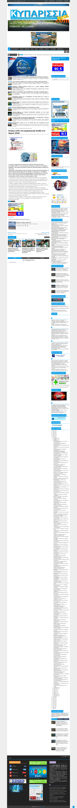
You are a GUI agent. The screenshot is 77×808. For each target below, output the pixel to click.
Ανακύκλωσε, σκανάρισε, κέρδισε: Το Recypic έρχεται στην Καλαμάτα (59, 410)
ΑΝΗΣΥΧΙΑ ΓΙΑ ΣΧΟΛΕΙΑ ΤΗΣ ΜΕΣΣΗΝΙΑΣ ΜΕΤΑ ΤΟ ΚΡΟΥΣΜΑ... (60, 497)
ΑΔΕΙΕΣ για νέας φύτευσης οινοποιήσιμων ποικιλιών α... (60, 544)
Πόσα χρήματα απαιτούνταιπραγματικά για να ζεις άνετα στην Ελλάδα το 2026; (59, 330)
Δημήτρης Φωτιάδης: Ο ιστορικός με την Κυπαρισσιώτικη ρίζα (58, 231)
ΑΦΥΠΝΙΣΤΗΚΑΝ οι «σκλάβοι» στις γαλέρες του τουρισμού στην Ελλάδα (59, 331)
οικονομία (13, 128)
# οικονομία (13, 201)
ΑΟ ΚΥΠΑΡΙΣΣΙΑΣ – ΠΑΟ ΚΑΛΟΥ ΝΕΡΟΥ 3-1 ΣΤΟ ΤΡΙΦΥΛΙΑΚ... (60, 517)
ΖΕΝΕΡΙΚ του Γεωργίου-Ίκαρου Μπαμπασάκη (59, 237)
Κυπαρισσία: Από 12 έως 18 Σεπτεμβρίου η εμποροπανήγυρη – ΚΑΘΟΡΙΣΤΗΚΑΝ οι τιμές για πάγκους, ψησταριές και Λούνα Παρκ (62, 742)
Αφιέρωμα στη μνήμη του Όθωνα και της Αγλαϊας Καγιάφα (59, 244)
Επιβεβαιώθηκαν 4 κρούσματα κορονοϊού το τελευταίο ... (60, 570)
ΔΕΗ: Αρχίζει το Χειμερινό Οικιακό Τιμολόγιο (61, 478)
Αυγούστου (55, 688)
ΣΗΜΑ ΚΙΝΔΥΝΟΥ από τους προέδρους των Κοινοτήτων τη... (60, 651)
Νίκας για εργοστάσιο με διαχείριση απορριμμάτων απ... (59, 626)
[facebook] (13, 1)
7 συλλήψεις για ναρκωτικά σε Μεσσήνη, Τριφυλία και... (60, 495)
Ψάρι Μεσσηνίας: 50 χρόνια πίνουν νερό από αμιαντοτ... (61, 512)
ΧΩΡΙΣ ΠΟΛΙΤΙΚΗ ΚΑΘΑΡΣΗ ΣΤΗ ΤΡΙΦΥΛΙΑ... (58, 305)
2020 (53, 437)
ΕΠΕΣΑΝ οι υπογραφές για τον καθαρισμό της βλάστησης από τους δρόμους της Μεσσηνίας (62, 286)
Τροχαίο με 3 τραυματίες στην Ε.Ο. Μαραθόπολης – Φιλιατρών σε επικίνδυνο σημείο (30, 91)
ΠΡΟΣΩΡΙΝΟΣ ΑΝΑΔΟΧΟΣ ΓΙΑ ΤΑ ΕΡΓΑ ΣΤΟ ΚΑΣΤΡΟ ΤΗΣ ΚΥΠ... (61, 471)
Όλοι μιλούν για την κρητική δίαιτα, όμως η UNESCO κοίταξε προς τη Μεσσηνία (58, 412)
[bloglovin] (19, 1)
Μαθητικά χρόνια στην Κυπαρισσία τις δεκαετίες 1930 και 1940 (59, 243)
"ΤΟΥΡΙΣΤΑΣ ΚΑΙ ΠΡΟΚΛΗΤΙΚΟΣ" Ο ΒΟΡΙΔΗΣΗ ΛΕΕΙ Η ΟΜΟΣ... (59, 672)
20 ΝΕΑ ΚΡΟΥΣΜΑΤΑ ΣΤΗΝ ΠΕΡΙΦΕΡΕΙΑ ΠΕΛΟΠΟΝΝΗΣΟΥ (60, 589)
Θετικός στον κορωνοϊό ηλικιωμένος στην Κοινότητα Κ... (60, 593)
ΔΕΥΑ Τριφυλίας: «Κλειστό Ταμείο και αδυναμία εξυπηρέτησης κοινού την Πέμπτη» (59, 209)
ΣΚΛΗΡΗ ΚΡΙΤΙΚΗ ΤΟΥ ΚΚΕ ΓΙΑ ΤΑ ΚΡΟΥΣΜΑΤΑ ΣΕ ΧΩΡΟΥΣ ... (59, 465)
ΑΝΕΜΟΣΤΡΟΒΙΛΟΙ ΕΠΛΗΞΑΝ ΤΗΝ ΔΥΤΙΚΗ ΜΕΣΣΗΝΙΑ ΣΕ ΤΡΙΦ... (60, 670)
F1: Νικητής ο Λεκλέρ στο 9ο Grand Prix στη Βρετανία (58, 323)
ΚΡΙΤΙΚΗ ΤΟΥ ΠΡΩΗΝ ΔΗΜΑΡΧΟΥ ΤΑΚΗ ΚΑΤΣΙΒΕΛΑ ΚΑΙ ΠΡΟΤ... (60, 663)
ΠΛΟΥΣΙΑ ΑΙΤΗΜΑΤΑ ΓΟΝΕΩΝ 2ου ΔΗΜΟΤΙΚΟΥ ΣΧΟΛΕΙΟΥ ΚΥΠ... (59, 568)
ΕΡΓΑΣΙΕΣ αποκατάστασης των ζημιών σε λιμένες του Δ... (60, 641)
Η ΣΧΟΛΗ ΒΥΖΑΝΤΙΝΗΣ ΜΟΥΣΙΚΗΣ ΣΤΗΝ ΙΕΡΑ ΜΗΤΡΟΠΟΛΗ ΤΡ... (60, 680)
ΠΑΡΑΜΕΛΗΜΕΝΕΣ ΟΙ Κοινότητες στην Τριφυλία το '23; (60, 307)
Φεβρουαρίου (55, 694)
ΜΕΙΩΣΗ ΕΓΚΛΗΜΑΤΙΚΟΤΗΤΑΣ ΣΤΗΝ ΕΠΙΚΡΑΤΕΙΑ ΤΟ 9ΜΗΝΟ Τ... (59, 636)
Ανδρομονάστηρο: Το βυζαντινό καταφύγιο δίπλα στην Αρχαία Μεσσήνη (60, 409)
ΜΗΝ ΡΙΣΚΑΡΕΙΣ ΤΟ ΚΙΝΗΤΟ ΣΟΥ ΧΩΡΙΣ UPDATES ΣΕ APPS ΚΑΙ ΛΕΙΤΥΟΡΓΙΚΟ (60, 363)
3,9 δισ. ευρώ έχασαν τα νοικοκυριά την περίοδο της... (60, 525)
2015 (53, 701)
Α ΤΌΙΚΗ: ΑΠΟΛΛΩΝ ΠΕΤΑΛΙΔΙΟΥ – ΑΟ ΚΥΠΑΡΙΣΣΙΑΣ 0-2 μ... (59, 605)
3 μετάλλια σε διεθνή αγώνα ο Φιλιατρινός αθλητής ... (60, 477)
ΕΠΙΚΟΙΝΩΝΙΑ (51, 1)
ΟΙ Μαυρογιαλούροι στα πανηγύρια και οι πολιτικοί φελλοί (60, 309)
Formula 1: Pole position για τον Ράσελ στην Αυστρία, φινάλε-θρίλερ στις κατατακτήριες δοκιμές (60, 325)
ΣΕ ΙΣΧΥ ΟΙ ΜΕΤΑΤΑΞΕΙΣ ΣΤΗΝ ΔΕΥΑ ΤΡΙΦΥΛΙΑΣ (59, 511)
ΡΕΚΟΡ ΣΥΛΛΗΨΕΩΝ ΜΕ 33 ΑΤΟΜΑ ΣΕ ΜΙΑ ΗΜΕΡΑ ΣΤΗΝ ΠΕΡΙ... (60, 523)
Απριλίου (55, 692)
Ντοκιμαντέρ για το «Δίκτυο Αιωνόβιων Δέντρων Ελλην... (60, 503)
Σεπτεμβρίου (55, 687)
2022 (53, 434)
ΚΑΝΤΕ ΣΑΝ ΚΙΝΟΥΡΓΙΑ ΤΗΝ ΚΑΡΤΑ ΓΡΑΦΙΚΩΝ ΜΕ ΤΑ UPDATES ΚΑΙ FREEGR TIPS (59, 361)
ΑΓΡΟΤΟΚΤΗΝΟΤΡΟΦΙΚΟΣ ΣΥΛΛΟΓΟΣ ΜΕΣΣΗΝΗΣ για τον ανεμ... (60, 645)
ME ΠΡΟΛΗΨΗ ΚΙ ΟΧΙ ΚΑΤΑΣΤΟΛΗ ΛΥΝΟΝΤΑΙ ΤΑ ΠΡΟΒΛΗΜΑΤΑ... (61, 653)
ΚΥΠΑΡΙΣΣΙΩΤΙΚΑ (59, 1)
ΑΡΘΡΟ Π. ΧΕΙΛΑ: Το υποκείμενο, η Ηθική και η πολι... (61, 529)
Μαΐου (54, 691)
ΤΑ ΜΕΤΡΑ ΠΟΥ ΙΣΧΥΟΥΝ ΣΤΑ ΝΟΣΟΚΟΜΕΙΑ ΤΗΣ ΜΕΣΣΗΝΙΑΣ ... (61, 527)
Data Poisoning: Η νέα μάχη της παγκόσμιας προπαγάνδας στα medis (58, 348)
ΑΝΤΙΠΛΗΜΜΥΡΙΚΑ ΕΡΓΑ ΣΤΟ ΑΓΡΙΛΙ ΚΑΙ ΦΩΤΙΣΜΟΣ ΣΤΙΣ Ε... (60, 442)
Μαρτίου (55, 693)
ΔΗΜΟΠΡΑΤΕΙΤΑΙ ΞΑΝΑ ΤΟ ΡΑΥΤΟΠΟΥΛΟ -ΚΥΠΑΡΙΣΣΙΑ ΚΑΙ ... (60, 632)
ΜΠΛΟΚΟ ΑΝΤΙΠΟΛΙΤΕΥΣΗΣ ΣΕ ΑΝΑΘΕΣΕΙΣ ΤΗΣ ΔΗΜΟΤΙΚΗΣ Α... (60, 558)
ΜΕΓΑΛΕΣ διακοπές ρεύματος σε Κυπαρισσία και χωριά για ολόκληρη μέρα (59, 211)
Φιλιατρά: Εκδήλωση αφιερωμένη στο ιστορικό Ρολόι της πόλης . (26, 107)
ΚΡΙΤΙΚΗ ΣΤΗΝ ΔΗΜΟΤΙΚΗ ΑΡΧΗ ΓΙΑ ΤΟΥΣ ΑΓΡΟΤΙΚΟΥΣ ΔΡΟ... (60, 572)
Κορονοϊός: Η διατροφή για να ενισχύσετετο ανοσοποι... (60, 630)
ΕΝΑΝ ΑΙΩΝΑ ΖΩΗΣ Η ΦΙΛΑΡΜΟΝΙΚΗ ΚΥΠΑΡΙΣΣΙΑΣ (57, 239)
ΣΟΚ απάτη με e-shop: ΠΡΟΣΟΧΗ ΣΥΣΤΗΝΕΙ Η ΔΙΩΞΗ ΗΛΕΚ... (61, 595)
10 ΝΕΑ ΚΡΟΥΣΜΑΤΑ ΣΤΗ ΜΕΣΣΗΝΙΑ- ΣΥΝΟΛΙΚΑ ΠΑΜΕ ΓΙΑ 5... (59, 481)
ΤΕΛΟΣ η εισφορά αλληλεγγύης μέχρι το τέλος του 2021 (61, 543)
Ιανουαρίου (55, 695)
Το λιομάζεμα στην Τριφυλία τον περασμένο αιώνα (60, 240)
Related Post (12, 237)
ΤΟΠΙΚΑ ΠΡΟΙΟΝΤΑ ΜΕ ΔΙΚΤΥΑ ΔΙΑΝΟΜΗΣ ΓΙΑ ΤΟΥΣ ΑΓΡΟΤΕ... (60, 628)
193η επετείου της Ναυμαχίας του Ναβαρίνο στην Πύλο (60, 587)
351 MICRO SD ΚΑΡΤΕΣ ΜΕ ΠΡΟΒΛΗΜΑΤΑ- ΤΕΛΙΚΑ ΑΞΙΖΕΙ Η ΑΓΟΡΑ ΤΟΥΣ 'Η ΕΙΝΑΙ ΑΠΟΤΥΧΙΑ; (60, 367)
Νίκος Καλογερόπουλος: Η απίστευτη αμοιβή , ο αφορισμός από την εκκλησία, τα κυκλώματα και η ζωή (59, 252)
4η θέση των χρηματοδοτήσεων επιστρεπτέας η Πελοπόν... (61, 489)
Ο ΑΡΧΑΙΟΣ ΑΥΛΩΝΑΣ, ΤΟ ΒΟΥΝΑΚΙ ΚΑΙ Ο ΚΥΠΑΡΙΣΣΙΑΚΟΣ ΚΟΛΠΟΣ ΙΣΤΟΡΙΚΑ (58, 250)
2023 (53, 433)
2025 (53, 431)
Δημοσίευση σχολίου (13, 262)
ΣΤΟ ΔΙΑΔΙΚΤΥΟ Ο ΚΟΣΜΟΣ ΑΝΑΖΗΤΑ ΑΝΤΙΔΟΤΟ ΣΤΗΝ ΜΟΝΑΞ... (60, 562)
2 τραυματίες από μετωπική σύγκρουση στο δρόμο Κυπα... (60, 622)
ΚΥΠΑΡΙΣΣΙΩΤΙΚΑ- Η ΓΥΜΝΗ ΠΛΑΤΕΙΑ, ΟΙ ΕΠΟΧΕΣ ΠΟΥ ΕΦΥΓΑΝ (60, 258)
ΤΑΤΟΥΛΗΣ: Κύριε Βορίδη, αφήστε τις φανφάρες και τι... (59, 612)
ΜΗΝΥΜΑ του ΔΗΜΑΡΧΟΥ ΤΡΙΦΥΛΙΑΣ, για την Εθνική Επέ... (61, 485)
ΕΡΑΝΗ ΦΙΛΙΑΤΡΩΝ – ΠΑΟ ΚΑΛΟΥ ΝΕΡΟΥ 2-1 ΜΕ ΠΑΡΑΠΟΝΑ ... (61, 684)
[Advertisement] (64, 89)
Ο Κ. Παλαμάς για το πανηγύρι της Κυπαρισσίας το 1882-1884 (59, 256)
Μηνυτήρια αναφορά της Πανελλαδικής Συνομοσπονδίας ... (60, 655)
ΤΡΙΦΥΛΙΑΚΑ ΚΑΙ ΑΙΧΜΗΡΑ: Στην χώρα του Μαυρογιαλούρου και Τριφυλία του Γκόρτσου (59, 311)
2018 (53, 697)
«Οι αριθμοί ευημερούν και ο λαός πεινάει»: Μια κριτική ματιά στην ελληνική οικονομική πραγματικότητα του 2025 (59, 214)
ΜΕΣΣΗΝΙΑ (66, 1)
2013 (53, 703)
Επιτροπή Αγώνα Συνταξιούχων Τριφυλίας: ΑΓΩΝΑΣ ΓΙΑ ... (60, 643)
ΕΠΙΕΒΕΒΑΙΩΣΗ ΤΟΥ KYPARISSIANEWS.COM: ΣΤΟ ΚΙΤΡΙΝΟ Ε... (61, 461)
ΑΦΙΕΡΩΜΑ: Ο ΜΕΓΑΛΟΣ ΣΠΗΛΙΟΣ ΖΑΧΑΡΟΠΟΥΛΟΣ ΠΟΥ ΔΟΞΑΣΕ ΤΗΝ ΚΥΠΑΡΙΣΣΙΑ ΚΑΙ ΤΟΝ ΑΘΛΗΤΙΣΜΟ (59, 225)
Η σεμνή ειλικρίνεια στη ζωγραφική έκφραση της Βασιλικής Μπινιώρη (59, 237)
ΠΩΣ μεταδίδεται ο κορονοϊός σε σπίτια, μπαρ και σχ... (61, 448)
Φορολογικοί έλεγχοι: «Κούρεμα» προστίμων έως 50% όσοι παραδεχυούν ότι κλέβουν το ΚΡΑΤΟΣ (59, 333)
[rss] (22, 1)
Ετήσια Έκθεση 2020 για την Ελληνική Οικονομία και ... (59, 554)
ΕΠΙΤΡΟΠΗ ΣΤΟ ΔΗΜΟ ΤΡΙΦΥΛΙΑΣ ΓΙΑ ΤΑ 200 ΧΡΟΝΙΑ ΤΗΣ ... (61, 560)
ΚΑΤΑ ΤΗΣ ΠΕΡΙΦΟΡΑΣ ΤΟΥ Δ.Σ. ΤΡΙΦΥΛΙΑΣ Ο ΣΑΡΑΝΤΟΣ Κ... (61, 674)
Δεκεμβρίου (55, 438)
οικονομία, (21, 135)
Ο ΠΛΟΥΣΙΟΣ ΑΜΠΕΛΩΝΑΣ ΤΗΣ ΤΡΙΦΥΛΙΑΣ (60, 514)
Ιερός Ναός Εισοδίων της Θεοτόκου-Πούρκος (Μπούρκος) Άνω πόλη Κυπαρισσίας (59, 228)
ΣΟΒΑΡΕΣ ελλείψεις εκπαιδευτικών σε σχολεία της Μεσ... (59, 624)
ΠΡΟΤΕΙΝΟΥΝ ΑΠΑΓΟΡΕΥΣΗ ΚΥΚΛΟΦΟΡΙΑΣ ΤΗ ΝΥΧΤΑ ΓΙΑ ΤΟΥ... (60, 597)
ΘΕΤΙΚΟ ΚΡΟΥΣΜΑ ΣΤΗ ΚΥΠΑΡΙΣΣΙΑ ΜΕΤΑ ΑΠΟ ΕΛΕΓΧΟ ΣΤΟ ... (60, 453)
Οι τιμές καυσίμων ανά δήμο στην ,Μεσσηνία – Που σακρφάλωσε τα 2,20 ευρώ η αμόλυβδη (62, 291)
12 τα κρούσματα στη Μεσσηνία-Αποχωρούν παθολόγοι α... (60, 531)
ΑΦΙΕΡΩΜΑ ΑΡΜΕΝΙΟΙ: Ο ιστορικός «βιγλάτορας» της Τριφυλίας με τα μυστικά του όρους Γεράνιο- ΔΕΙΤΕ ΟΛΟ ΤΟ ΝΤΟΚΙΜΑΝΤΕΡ (62, 723)
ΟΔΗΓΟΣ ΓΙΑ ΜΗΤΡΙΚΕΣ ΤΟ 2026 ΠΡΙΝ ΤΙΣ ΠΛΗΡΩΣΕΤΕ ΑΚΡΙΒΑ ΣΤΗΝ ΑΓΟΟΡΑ (58, 370)
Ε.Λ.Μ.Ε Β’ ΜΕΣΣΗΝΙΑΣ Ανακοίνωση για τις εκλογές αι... (60, 463)
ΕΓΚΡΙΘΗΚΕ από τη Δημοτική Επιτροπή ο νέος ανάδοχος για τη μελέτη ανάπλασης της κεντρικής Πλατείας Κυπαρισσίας (28, 250)
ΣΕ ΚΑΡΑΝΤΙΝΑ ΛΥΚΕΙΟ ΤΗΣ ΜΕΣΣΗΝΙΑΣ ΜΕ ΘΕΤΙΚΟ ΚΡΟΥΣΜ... (61, 546)
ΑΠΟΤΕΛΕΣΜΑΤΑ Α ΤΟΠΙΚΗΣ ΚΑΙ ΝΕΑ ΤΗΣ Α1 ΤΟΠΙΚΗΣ (61, 618)
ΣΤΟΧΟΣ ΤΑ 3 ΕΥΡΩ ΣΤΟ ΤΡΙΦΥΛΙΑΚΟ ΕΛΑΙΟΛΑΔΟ (59, 499)
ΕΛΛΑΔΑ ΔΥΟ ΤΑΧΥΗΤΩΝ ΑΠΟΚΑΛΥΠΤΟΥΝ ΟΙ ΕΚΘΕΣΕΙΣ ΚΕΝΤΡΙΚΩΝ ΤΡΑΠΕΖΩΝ (59, 336)
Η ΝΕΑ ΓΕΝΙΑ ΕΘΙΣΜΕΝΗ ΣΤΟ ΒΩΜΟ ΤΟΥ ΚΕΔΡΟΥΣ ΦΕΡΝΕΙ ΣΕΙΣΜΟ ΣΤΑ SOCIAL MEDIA (59, 365)
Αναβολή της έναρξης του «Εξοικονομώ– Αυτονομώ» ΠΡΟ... (60, 668)
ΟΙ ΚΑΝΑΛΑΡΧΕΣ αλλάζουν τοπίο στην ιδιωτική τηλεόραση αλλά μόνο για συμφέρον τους (59, 346)
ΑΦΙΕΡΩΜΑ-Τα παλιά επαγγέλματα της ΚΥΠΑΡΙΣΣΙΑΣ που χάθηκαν (57, 261)
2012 (53, 704)
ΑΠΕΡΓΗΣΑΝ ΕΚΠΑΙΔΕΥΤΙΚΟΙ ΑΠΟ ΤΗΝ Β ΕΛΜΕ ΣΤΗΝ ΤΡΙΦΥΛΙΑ (60, 637)
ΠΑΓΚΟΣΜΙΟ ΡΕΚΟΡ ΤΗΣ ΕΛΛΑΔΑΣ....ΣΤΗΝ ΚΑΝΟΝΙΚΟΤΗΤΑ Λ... (60, 566)
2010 (53, 706)
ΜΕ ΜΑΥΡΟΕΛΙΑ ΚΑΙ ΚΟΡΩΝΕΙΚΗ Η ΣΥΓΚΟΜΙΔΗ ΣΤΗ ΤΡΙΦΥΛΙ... (59, 606)
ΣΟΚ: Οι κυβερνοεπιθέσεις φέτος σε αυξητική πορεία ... (61, 493)
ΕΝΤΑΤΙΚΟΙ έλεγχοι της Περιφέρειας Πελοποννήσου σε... (59, 444)
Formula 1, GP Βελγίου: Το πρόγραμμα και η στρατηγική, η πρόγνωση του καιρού (59, 320)
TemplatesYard (42, 806)
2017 (53, 699)
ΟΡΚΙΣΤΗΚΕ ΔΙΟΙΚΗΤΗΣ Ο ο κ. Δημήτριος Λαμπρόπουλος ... (60, 585)
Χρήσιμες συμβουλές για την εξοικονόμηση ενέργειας (60, 550)
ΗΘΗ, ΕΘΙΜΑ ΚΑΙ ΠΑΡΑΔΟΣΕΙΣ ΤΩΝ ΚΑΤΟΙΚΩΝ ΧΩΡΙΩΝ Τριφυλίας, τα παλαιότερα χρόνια (59, 230)
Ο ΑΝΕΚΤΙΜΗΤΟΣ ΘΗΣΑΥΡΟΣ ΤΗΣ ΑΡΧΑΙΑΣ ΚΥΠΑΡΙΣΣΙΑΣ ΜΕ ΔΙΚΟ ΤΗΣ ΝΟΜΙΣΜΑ (59, 254)
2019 (53, 696)
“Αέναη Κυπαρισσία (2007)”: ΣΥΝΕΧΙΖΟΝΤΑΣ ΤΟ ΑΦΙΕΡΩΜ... (60, 457)
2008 (53, 708)
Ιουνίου (54, 690)
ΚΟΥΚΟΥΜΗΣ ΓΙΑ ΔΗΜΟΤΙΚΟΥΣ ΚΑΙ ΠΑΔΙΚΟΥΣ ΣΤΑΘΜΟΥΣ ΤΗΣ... (59, 535)
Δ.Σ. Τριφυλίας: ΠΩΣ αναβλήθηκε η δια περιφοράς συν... (60, 659)
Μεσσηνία (52, 54)
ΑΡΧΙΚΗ (46, 1)
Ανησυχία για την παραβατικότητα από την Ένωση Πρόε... (60, 661)
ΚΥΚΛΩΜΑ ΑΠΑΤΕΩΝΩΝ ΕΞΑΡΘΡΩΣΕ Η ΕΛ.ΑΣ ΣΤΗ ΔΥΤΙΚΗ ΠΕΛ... (60, 649)
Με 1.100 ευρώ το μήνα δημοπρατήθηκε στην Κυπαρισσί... (61, 682)
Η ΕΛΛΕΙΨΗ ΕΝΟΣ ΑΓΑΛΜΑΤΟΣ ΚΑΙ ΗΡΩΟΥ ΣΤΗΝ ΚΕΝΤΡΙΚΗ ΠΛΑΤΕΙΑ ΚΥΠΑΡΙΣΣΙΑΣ (59, 246)
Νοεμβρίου (55, 439)
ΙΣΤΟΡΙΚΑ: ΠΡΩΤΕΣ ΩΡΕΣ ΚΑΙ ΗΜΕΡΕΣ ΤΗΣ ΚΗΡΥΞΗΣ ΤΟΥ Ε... (60, 519)
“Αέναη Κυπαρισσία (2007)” (56, 241)
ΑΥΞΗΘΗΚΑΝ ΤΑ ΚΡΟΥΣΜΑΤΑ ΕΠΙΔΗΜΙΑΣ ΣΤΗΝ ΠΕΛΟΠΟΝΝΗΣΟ (60, 678)
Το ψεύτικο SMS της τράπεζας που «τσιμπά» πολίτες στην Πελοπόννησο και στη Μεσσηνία (62, 729)
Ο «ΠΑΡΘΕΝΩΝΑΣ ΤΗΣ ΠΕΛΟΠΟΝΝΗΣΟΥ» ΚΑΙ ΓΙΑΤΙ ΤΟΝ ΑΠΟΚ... (60, 608)
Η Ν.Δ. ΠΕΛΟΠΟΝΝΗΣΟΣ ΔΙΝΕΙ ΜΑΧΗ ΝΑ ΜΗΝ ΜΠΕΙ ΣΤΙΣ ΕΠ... (60, 467)
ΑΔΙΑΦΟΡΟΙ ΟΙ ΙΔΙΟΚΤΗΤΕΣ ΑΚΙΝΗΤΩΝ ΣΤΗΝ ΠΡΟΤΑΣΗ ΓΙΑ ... (60, 505)
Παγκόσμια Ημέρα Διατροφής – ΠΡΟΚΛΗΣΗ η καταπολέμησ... (61, 647)
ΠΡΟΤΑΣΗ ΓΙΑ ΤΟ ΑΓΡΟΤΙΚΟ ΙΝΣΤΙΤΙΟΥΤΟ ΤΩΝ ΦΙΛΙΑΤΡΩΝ (60, 601)
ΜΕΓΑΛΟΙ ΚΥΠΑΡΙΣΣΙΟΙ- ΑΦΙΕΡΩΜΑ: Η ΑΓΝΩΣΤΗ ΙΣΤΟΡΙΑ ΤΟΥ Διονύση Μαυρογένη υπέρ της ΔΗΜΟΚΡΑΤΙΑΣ (59, 223)
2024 (53, 432)
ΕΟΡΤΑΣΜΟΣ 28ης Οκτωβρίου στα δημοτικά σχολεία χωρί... (60, 552)
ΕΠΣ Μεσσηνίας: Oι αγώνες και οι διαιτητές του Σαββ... (60, 539)
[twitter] (15, 1)
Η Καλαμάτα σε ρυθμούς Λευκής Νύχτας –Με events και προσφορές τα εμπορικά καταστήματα (60, 405)
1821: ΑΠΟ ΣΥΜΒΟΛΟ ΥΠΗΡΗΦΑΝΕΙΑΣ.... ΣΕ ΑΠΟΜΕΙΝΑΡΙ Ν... (60, 487)
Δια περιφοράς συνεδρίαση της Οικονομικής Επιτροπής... (60, 507)
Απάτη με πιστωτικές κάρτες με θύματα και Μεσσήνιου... (60, 616)
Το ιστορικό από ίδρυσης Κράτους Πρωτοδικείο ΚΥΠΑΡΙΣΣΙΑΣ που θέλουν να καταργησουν (59, 263)
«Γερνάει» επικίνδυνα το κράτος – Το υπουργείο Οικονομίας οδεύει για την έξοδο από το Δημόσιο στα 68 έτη (60, 338)
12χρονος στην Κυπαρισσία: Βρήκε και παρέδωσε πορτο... (59, 657)
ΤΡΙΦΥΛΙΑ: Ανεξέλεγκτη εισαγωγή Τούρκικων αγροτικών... (61, 537)
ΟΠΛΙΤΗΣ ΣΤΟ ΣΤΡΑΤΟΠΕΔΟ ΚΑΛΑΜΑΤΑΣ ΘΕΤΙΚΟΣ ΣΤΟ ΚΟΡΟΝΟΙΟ (60, 473)
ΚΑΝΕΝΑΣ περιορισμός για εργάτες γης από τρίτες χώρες (60, 575)
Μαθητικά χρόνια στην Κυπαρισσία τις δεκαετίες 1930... (59, 620)
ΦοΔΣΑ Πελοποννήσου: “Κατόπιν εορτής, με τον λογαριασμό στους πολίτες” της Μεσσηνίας (14, 250)
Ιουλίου (54, 689)
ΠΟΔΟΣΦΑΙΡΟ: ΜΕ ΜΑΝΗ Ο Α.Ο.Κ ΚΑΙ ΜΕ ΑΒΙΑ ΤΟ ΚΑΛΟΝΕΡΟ (60, 455)
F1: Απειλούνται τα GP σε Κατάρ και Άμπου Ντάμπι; (60, 321)
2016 (53, 700)
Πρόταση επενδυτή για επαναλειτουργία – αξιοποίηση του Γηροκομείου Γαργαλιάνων (30, 76)
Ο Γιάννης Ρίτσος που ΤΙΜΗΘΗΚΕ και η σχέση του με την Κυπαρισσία (60, 233)
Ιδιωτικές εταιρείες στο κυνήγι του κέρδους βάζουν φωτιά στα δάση (60, 349)
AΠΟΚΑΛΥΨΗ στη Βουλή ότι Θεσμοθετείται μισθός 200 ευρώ (60, 639)
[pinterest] (17, 1)
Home (9, 128)
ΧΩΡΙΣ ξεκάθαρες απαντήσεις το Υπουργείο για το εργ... (60, 564)
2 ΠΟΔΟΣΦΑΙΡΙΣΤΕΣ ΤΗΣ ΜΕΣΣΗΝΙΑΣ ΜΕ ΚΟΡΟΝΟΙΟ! (60, 579)
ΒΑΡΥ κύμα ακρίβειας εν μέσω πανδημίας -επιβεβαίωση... (60, 577)
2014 (53, 702)
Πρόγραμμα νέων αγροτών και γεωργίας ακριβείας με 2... (60, 591)
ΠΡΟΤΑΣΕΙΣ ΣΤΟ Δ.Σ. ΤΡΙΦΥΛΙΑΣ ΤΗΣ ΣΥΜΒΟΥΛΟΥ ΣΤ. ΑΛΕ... (59, 599)
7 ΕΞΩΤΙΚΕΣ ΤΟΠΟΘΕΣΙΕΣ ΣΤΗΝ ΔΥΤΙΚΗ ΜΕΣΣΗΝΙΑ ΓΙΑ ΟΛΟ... (60, 581)
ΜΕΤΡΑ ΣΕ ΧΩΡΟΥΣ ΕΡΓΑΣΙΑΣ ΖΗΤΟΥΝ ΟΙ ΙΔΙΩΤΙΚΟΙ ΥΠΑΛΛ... (60, 509)
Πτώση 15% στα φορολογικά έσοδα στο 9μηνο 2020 (60, 603)
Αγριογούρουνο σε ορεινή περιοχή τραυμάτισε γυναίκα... (59, 556)
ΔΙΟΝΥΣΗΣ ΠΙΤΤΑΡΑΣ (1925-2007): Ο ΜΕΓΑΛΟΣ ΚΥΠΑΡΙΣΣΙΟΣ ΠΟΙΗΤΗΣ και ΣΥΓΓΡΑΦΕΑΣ (59, 235)
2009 (53, 707)
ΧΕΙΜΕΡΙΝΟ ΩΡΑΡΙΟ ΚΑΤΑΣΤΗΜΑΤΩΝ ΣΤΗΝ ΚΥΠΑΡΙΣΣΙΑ (61, 446)
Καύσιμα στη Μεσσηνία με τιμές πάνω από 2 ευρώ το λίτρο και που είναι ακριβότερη (42, 250)
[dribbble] (21, 1)
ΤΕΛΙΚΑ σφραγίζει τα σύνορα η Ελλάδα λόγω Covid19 (61, 666)
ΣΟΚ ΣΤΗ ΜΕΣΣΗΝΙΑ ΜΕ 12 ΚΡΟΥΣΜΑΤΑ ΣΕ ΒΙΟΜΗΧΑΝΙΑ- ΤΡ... (61, 501)
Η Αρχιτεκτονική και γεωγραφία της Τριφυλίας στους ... (61, 533)
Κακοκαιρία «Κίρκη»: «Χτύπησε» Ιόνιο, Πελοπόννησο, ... (59, 480)
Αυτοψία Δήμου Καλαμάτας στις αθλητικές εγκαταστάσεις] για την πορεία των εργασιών (59, 407)
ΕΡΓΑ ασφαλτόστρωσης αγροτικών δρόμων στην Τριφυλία (60, 548)
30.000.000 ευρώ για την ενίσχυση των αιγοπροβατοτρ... (59, 475)
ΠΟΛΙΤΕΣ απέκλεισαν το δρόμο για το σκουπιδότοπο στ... (59, 459)
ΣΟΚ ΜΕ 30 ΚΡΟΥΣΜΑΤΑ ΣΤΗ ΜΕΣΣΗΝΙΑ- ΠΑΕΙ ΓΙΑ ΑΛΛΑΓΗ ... (60, 469)
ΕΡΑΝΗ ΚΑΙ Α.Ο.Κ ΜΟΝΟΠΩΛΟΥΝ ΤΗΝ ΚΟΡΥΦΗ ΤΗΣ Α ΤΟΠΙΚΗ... (60, 515)
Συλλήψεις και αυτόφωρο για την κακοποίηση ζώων (61, 583)
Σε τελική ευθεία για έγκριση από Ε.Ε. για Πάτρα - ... (60, 686)
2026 (53, 430)
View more (47, 237)
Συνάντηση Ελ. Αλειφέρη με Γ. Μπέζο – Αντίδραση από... (60, 676)
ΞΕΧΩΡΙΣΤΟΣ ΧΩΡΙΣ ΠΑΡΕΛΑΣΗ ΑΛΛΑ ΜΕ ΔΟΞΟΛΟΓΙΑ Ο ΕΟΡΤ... (60, 483)
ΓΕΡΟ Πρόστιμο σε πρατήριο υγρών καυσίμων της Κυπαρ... (61, 610)
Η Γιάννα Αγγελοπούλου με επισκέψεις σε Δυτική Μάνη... (60, 614)
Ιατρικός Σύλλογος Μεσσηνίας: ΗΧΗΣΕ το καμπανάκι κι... (60, 521)
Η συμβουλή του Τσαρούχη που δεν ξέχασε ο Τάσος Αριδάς (59, 259)
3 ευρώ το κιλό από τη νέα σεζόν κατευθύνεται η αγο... (58, 665)
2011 (53, 705)
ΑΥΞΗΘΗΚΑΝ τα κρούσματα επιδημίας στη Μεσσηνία (60, 634)
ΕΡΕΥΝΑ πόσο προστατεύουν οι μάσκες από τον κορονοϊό (60, 541)
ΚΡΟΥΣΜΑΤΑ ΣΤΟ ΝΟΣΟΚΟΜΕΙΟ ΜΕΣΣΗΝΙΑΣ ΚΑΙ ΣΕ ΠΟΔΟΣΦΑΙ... (59, 451)
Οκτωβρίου (55, 440)
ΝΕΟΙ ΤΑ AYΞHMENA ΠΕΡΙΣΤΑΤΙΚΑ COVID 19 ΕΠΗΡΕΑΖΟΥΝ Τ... (61, 491)
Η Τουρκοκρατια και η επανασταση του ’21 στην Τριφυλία (59, 248)
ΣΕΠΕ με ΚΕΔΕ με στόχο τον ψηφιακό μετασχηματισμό (59, 449)
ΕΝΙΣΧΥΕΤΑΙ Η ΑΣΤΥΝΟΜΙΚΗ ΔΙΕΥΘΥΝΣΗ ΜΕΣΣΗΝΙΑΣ (60, 574)
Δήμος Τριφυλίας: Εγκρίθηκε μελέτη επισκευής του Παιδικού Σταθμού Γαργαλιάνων (29, 81)
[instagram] (24, 1)
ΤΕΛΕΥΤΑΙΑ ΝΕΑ (54, 719)
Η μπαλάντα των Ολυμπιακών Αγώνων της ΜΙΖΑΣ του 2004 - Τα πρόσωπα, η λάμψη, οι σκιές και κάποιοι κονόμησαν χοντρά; (59, 343)
